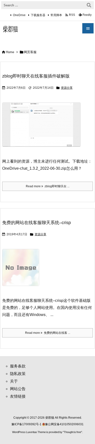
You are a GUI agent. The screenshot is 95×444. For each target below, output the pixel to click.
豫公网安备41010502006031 (64, 424)
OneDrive (19, 15)
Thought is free (72, 432)
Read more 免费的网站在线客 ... (47, 333)
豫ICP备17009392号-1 (26, 424)
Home (10, 52)
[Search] (89, 5)
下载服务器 (38, 15)
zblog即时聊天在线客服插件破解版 (36, 76)
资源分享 (67, 87)
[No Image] (22, 271)
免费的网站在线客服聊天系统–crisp (36, 222)
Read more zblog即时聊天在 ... (47, 186)
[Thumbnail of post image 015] (43, 128)
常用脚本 (56, 15)
